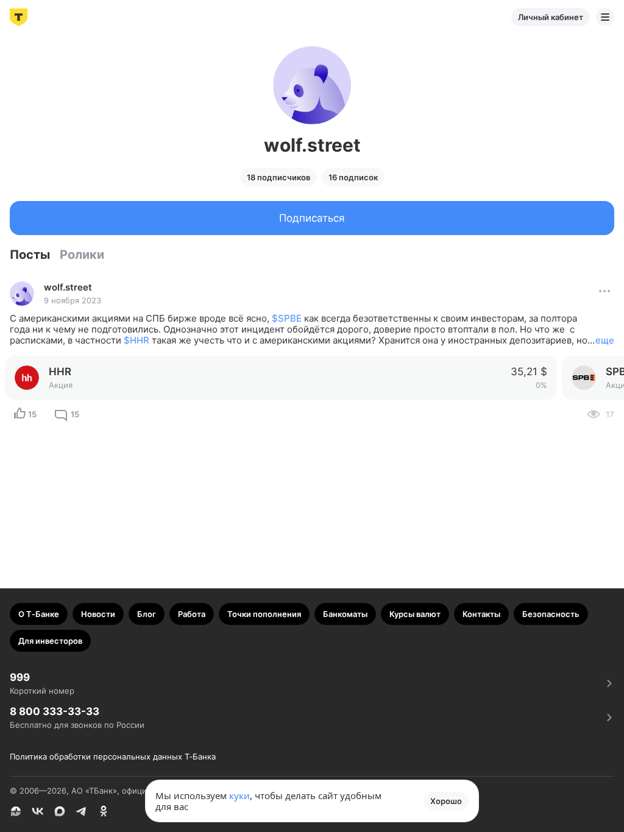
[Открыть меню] (605, 17)
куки (239, 795)
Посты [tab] (30, 254)
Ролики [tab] (82, 254)
